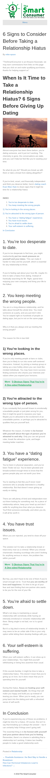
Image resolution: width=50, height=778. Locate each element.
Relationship (17, 751)
